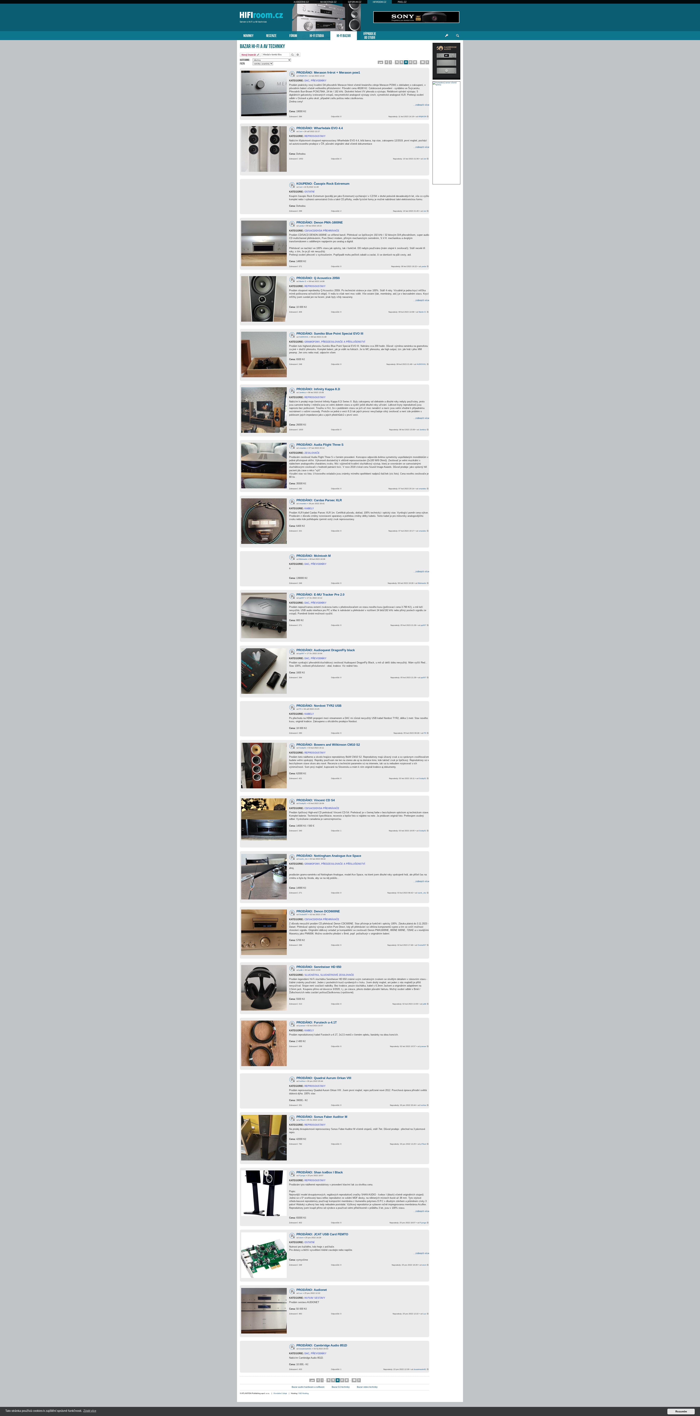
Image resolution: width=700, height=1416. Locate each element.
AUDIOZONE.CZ (301, 2)
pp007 (302, 598)
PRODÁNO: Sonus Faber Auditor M (321, 1117)
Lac (300, 1293)
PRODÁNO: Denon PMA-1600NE (319, 222)
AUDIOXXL (304, 337)
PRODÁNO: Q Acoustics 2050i (318, 278)
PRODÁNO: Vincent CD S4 (315, 800)
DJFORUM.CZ (354, 2)
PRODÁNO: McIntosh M (313, 556)
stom (301, 1238)
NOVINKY (248, 35)
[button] (380, 62)
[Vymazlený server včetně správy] (446, 84)
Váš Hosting (303, 1393)
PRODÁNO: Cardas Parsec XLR (319, 500)
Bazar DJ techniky (341, 1387)
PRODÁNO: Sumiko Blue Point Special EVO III (329, 333)
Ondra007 (303, 914)
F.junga (302, 1175)
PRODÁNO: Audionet (311, 1290)
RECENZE (271, 35)
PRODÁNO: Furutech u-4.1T (316, 1022)
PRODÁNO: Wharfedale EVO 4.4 (319, 128)
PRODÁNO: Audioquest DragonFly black (325, 650)
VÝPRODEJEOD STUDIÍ (369, 35)
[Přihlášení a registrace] (446, 35)
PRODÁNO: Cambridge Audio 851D (321, 1345)
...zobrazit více (421, 104)
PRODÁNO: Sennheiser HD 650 (318, 967)
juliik (301, 970)
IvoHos (302, 1081)
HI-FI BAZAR (344, 35)
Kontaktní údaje (280, 1393)
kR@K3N (303, 76)
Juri (300, 131)
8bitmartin (303, 559)
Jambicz (302, 392)
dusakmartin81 (305, 1349)
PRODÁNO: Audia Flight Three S (319, 444)
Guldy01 (302, 748)
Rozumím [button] (681, 1411)
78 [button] (397, 62)
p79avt (302, 1120)
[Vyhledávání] (457, 35)
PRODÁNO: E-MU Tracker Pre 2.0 (320, 594)
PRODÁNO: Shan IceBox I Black (319, 1172)
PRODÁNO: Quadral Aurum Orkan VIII (323, 1078)
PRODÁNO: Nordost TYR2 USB (318, 705)
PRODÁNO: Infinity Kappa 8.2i (318, 389)
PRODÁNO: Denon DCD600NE (318, 911)
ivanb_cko (303, 859)
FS (300, 709)
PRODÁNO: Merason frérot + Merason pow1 (328, 72)
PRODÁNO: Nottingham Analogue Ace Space (328, 856)
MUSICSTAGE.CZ (328, 2)
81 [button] (410, 62)
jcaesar (302, 1026)
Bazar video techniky (367, 1387)
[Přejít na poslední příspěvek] (428, 116)
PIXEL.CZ (402, 2)
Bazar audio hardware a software (308, 1387)
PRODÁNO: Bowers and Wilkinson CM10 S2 (328, 744)
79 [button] (401, 62)
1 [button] (390, 62)
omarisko (303, 448)
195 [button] (422, 62)
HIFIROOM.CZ (379, 2)
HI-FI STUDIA (317, 35)
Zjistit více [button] (89, 1410)
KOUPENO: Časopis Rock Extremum (322, 183)
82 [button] (415, 62)
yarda (301, 226)
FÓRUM (293, 35)
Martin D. (303, 281)
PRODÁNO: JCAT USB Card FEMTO (322, 1234)
